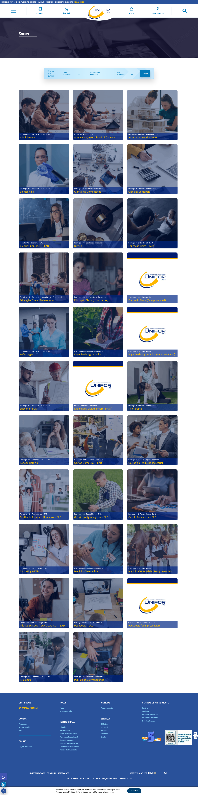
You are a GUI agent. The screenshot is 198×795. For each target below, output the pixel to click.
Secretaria (104, 727)
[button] (3, 776)
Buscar (145, 73)
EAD (20, 730)
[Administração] (44, 115)
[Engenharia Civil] (44, 386)
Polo (118, 72)
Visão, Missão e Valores (68, 733)
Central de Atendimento (27, 2)
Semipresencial (24, 727)
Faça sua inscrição (30, 708)
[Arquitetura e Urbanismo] (152, 115)
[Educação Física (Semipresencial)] (152, 277)
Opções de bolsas (25, 746)
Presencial (23, 724)
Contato (145, 708)
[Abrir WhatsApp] (191, 788)
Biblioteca (104, 724)
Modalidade (95, 72)
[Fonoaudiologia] (44, 440)
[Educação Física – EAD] (152, 223)
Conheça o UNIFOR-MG (9, 2)
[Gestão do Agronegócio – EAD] (98, 494)
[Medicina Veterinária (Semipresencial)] (152, 549)
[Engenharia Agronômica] (98, 332)
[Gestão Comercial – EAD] (98, 440)
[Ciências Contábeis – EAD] (44, 223)
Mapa (62, 708)
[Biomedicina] (44, 169)
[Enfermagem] (44, 332)
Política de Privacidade (68, 750)
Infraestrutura (65, 730)
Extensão (104, 733)
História (63, 727)
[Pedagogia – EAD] (98, 603)
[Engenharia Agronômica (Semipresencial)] (152, 332)
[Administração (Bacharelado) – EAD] (98, 115)
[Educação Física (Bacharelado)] (44, 277)
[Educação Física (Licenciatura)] (98, 277)
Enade (103, 737)
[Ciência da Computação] (98, 169)
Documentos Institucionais (69, 746)
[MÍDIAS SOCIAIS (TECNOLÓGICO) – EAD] (44, 603)
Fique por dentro (107, 708)
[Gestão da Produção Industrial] (152, 440)
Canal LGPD (69, 2)
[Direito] (98, 223)
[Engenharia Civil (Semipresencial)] (98, 386)
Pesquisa (104, 730)
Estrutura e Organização (69, 743)
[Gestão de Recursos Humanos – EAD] (44, 494)
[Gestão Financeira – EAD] (152, 494)
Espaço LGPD (59, 2)
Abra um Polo (79, 2)
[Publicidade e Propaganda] (98, 657)
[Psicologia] (44, 657)
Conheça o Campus (67, 740)
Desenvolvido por (138, 773)
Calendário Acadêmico (45, 2)
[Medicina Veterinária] (98, 549)
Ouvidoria (145, 711)
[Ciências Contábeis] (152, 169)
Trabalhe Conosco (149, 721)
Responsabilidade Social (69, 737)
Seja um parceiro (66, 711)
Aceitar (134, 790)
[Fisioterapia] (152, 386)
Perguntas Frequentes (150, 714)
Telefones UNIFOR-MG (150, 717)
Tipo (65, 72)
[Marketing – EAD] (44, 549)
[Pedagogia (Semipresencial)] (152, 603)
